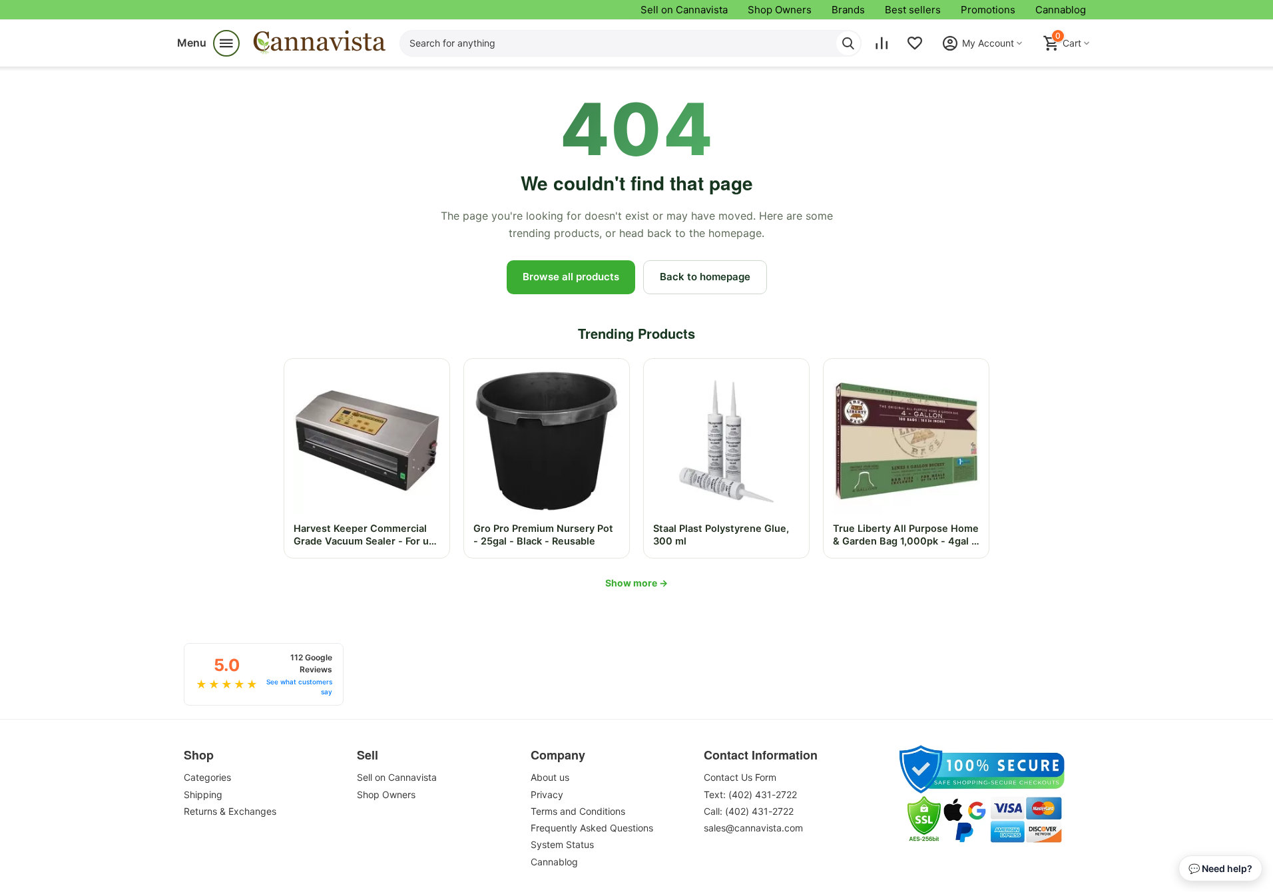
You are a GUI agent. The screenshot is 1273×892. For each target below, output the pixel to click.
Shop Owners (780, 9)
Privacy (547, 794)
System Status (562, 844)
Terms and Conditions (578, 811)
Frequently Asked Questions (592, 827)
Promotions (988, 9)
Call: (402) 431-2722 (749, 811)
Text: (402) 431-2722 (750, 794)
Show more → (636, 582)
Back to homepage (705, 276)
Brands (848, 9)
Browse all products (571, 276)
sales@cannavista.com (753, 827)
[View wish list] (914, 43)
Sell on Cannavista (684, 9)
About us (550, 777)
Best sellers (913, 9)
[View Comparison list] (881, 43)
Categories (207, 777)
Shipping (203, 794)
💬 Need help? (1220, 868)
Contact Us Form (740, 777)
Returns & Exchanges (230, 811)
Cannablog (1060, 9)
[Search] (848, 43)
